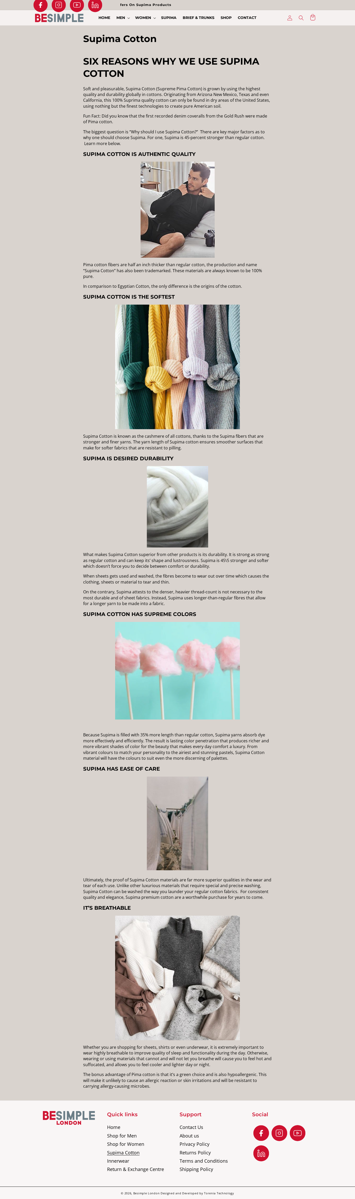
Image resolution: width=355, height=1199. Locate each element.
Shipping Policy (196, 1169)
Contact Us (191, 1127)
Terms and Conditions (204, 1161)
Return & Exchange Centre (135, 1169)
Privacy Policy (194, 1144)
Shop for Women (125, 1144)
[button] (122, 17)
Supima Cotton (123, 1152)
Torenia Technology (219, 1193)
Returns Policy (195, 1152)
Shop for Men (122, 1136)
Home (113, 1127)
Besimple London (146, 1193)
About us (189, 1136)
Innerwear (118, 1161)
